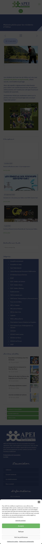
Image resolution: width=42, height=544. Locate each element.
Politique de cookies (12, 541)
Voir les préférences (21, 537)
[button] (39, 502)
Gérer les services (20, 520)
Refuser (21, 531)
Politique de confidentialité (26, 541)
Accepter (21, 526)
